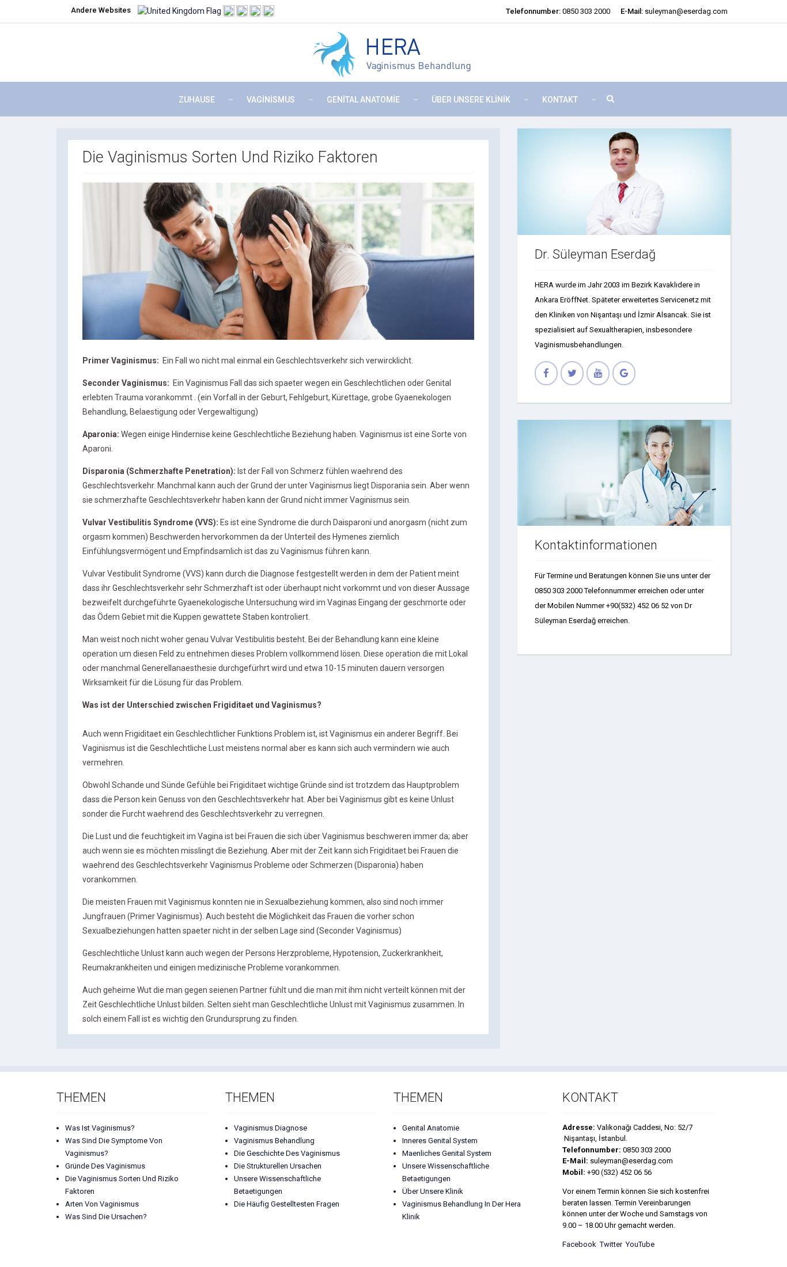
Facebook (581, 1244)
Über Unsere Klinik (432, 1191)
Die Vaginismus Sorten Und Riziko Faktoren (122, 1185)
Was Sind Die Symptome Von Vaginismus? (113, 1147)
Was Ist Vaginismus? (100, 1128)
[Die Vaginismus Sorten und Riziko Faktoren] (278, 261)
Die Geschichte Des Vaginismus (287, 1153)
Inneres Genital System (440, 1140)
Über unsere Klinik (471, 99)
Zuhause (197, 99)
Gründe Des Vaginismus (105, 1166)
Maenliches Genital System (446, 1153)
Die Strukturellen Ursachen (277, 1166)
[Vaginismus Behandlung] (393, 52)
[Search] (606, 98)
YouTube (640, 1244)
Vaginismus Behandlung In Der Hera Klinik (461, 1210)
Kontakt (560, 99)
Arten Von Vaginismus (102, 1204)
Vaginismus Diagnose (270, 1128)
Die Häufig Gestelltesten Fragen (286, 1204)
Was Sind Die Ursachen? (106, 1216)
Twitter (613, 1244)
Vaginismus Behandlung (274, 1140)
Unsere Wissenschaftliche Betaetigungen (277, 1185)
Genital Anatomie (363, 99)
